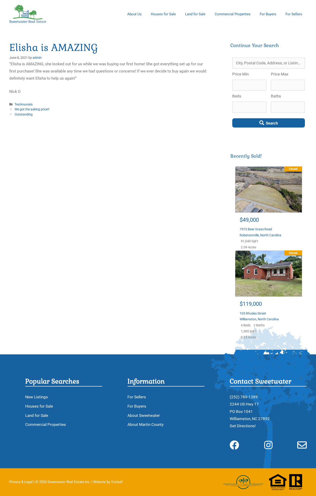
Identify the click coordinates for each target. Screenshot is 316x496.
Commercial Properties (233, 14)
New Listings (36, 397)
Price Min (240, 74)
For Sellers (293, 14)
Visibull (117, 482)
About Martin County (145, 424)
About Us (134, 14)
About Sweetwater (143, 415)
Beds (236, 96)
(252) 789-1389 (244, 397)
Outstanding (24, 114)
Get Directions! (243, 426)
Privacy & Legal (21, 482)
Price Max (279, 74)
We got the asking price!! (32, 109)
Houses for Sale (163, 14)
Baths (276, 96)
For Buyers (268, 14)
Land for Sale (195, 14)
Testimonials (24, 104)
